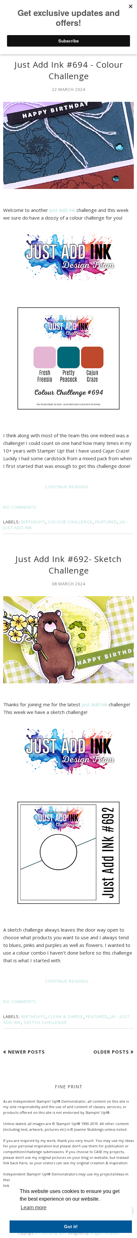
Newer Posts (26, 1051)
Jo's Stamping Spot (50, 1233)
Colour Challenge (70, 522)
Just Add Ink (62, 210)
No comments (19, 507)
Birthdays (33, 522)
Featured (106, 522)
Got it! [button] (71, 1226)
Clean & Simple (65, 1016)
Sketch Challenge (45, 1022)
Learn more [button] (34, 1207)
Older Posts (111, 1051)
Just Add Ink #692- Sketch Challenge (68, 564)
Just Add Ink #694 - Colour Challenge (68, 70)
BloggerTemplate (104, 1233)
